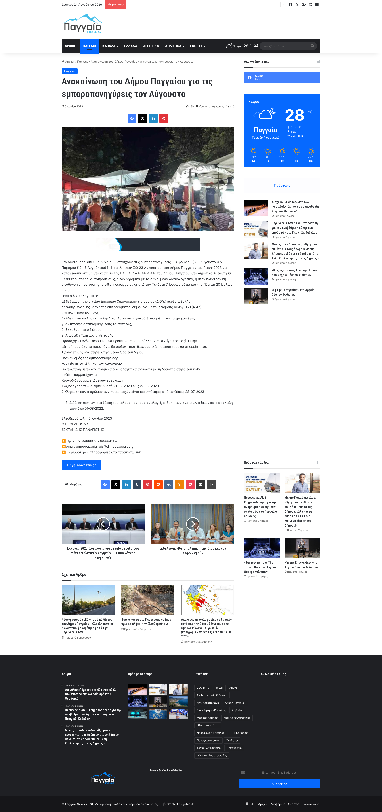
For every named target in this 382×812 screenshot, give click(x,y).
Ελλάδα (130, 46)
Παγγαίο (89, 46)
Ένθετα (196, 46)
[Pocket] (190, 484)
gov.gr (219, 687)
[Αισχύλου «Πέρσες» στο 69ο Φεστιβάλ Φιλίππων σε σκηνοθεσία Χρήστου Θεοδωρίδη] (256, 208)
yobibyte (189, 804)
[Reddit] (158, 484)
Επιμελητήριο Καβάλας (211, 710)
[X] (142, 118)
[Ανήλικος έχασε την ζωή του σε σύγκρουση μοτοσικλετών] (137, 714)
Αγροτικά (151, 46)
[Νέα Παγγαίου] (82, 23)
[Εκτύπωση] (211, 484)
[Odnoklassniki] (179, 484)
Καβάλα (108, 46)
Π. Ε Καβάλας (239, 732)
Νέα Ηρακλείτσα (207, 725)
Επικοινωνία (310, 804)
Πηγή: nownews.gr (81, 465)
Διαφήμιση (278, 804)
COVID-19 (203, 687)
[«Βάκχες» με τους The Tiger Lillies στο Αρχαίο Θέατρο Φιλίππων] (256, 276)
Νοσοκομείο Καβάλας (210, 732)
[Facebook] (132, 118)
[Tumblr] (137, 484)
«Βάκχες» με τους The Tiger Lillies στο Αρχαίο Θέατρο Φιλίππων (260, 567)
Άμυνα (233, 687)
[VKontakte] (168, 484)
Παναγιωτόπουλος (208, 740)
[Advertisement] (235, 24)
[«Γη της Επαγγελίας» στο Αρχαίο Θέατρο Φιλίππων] (256, 296)
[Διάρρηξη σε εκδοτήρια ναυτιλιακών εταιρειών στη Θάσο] (178, 701)
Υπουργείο (235, 747)
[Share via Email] (200, 484)
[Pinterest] (163, 118)
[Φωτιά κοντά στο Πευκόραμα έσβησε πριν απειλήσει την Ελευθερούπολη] (147, 600)
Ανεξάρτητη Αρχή (208, 702)
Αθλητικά (173, 46)
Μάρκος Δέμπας (207, 717)
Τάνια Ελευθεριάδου (209, 747)
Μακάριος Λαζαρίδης (237, 717)
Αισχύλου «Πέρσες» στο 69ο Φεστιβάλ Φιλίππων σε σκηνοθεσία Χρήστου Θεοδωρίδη (295, 206)
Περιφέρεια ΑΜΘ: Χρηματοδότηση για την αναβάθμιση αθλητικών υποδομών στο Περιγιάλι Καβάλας (295, 227)
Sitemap (293, 804)
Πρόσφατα (282, 185)
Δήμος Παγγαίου (235, 702)
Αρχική (70, 46)
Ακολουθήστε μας (273, 674)
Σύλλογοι (232, 740)
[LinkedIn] (153, 118)
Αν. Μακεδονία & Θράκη (212, 695)
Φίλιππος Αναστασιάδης (212, 755)
